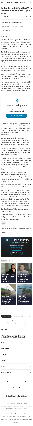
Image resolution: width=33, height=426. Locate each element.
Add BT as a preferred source (13, 22)
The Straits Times (6, 406)
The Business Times (17, 406)
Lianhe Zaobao (28, 406)
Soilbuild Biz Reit (6, 31)
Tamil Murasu (18, 409)
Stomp (25, 409)
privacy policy (24, 413)
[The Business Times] (15, 2)
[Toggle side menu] (2, 2)
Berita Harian (9, 409)
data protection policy (25, 416)
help (19, 413)
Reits (3, 223)
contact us (14, 413)
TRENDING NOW (7, 261)
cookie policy (16, 416)
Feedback (5, 232)
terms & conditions (7, 416)
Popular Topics (6, 316)
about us (8, 413)
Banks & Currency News (19, 316)
